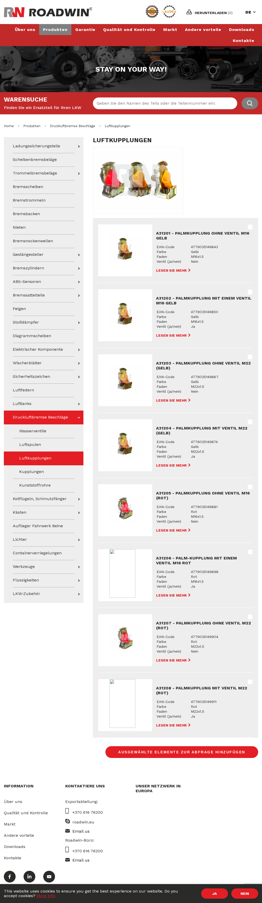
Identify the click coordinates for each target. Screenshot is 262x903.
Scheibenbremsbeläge (35, 159)
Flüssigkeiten (26, 580)
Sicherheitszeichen (31, 376)
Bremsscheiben (28, 186)
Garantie (85, 29)
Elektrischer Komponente (38, 349)
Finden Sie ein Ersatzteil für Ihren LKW (42, 107)
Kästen (19, 512)
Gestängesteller (28, 254)
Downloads (241, 29)
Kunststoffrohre (35, 485)
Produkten (55, 29)
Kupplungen (31, 471)
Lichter (20, 539)
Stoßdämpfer (26, 322)
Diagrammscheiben (32, 335)
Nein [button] (245, 893)
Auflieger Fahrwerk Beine (38, 525)
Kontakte (243, 40)
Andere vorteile (203, 29)
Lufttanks (22, 403)
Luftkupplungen (35, 458)
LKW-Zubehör (26, 593)
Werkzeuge (24, 566)
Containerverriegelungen (37, 552)
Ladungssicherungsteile (36, 146)
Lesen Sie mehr (172, 270)
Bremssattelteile (29, 295)
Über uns (25, 29)
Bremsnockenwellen (33, 240)
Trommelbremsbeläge (35, 173)
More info (46, 895)
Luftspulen (30, 444)
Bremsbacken (26, 213)
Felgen (19, 308)
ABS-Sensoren (27, 281)
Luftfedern (23, 390)
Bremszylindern (28, 268)
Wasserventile (32, 430)
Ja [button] (214, 893)
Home (9, 126)
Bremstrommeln (29, 200)
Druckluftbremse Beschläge (72, 126)
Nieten (19, 227)
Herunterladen (214, 13)
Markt (170, 29)
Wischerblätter (27, 362)
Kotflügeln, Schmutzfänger (40, 498)
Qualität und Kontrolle (129, 29)
